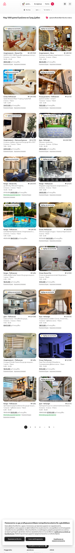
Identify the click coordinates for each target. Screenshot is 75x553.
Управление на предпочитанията (58, 540)
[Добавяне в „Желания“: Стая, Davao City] (69, 248)
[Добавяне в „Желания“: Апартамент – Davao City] (33, 28)
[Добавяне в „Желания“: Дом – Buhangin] (69, 115)
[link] (21, 427)
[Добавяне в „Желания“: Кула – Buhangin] (69, 292)
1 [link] (25, 427)
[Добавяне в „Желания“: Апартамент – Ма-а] (69, 28)
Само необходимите (35, 539)
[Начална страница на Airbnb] (4, 4)
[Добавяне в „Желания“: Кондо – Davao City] (33, 159)
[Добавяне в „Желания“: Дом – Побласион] (33, 292)
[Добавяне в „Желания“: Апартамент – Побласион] (33, 335)
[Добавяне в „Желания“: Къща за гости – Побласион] (69, 72)
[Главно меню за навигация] (70, 4)
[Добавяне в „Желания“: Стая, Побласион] (33, 72)
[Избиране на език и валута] (65, 4)
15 (49, 427)
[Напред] (53, 427)
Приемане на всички (14, 539)
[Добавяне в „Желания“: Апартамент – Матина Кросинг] (33, 115)
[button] (7, 62)
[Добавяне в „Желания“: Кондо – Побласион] (69, 159)
